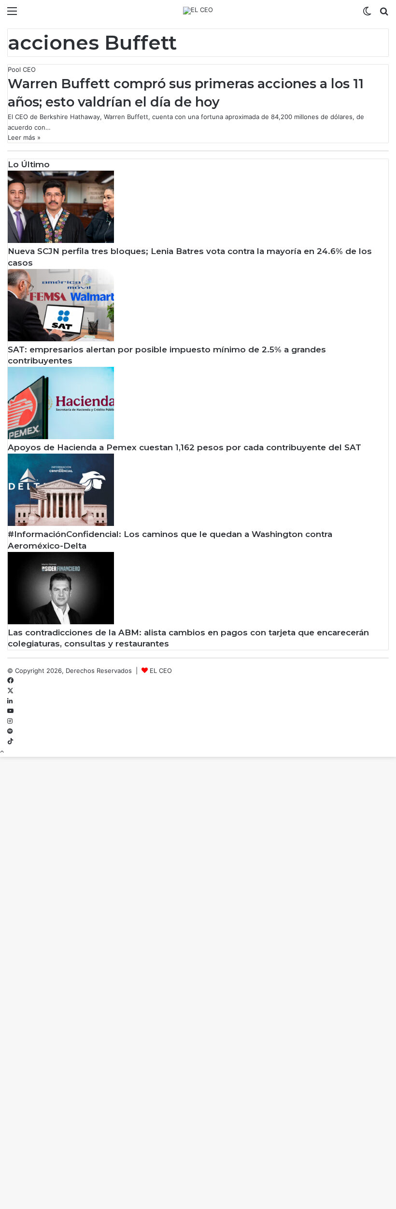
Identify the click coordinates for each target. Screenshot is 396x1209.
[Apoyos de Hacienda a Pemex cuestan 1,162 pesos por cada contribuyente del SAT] (61, 437)
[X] (10, 691)
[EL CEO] (198, 10)
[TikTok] (10, 741)
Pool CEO (22, 69)
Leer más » (24, 137)
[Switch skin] (367, 14)
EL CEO (161, 670)
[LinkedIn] (10, 701)
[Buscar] (384, 14)
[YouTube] (10, 711)
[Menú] (12, 14)
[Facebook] (10, 681)
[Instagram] (10, 721)
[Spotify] (10, 731)
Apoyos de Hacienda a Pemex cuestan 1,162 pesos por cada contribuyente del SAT (184, 447)
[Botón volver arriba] (2, 751)
